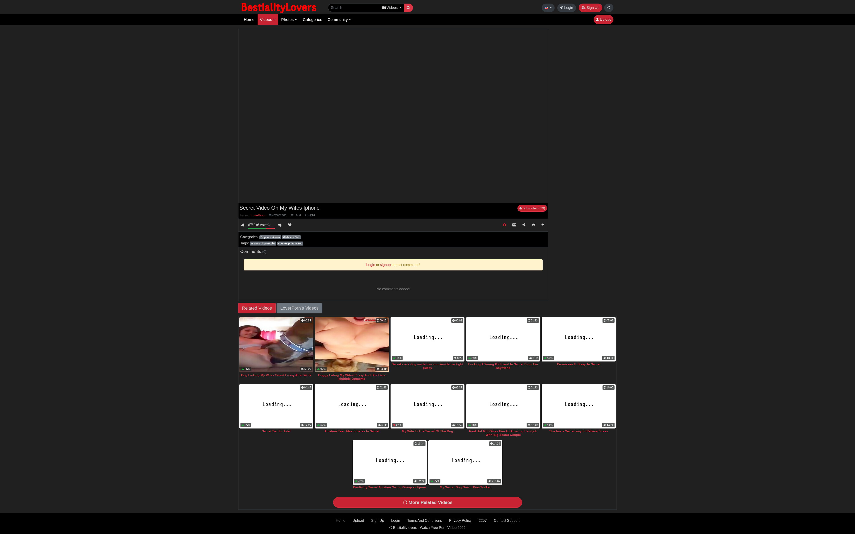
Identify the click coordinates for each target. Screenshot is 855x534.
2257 (483, 520)
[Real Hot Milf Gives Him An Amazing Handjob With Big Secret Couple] (503, 406)
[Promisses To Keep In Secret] (579, 339)
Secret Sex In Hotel (276, 431)
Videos (266, 19)
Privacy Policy (460, 520)
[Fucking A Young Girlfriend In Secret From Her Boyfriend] (503, 339)
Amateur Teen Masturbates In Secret (351, 431)
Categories (312, 19)
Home (249, 19)
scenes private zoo (290, 243)
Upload (605, 19)
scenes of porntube (263, 243)
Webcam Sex (291, 237)
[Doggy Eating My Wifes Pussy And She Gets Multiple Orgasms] (352, 345)
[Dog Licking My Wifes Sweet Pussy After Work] (276, 345)
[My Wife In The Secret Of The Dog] (427, 406)
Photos (288, 19)
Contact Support (506, 520)
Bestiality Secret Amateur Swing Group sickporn (389, 487)
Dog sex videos (270, 237)
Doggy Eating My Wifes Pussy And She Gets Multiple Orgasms (351, 376)
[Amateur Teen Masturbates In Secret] (352, 406)
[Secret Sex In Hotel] (276, 406)
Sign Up (592, 8)
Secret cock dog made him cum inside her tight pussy (427, 366)
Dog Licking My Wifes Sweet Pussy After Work (276, 375)
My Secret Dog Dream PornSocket (465, 487)
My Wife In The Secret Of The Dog (427, 431)
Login (568, 8)
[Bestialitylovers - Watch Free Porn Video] (279, 8)
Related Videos (257, 308)
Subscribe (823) (533, 208)
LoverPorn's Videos (299, 308)
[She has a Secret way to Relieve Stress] (579, 406)
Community (338, 19)
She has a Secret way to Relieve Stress (578, 431)
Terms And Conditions (424, 520)
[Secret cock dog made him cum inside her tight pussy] (427, 339)
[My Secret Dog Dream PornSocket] (465, 462)
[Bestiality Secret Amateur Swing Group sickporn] (390, 462)
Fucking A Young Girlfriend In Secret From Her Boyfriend (503, 366)
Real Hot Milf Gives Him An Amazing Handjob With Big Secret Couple (503, 433)
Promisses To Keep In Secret (579, 364)
